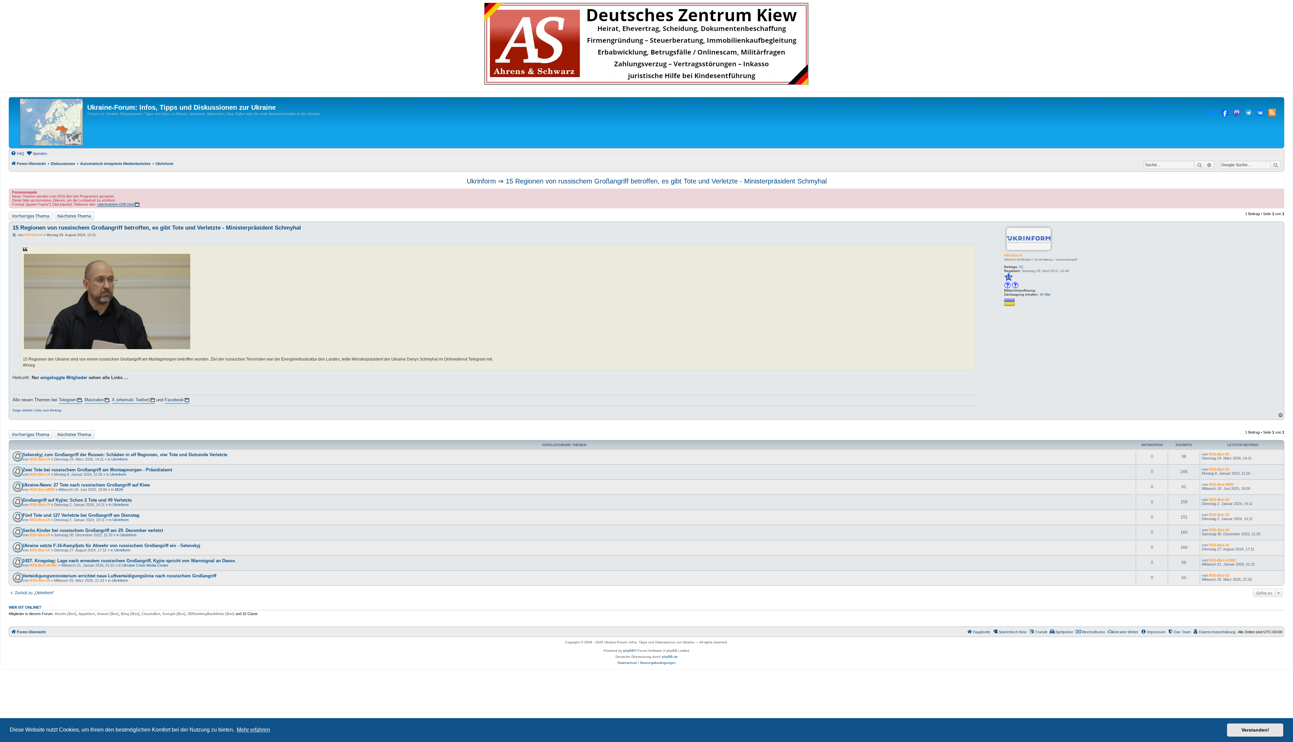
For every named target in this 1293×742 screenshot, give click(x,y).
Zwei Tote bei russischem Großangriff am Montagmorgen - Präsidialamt (97, 469)
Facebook (174, 399)
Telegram (67, 399)
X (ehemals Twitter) (131, 399)
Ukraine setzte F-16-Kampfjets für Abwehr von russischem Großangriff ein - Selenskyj (111, 545)
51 (1021, 267)
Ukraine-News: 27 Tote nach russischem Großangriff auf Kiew (86, 484)
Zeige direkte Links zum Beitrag (36, 410)
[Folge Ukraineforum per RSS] (1272, 114)
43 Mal (1045, 294)
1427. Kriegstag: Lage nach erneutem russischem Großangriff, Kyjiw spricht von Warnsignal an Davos (129, 560)
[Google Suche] (1275, 165)
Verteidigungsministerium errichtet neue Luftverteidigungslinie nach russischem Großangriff (119, 575)
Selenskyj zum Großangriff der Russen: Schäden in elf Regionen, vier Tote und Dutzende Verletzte (125, 454)
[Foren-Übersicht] (51, 122)
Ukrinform (481, 181)
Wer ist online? (25, 607)
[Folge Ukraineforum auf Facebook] (1225, 114)
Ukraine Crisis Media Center (145, 565)
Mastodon (94, 399)
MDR (119, 489)
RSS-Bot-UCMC (43, 565)
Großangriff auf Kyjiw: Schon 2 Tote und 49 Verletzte (77, 500)
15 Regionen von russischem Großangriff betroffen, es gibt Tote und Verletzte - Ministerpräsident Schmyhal (666, 181)
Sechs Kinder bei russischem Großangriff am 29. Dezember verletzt (93, 530)
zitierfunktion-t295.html (115, 204)
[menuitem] (17, 153)
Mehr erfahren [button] (253, 730)
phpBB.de (670, 657)
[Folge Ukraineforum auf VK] (1260, 114)
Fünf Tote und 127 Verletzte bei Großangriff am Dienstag (81, 515)
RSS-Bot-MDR (42, 489)
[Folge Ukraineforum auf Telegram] (1248, 114)
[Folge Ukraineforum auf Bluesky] (1213, 114)
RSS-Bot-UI (1013, 255)
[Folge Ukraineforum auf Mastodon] (1236, 114)
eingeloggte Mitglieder (63, 377)
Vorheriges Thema (30, 216)
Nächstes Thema (74, 216)
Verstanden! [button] (1255, 730)
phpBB (628, 650)
